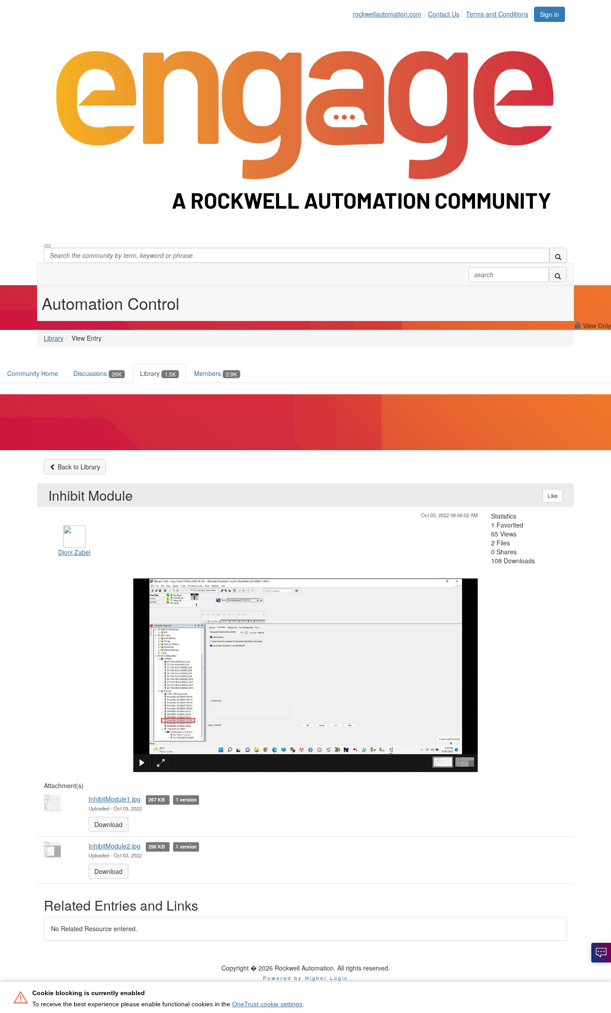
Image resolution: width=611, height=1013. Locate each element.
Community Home (32, 373)
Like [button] (552, 495)
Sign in (549, 14)
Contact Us (443, 13)
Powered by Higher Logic (305, 977)
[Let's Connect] (601, 952)
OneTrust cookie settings (267, 1004)
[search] (558, 255)
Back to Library (78, 466)
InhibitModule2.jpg (114, 845)
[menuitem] (389, 12)
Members (215, 373)
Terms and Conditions (497, 13)
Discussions (97, 373)
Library (54, 337)
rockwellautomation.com (387, 13)
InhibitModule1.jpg (114, 798)
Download (108, 824)
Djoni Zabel (74, 552)
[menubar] (443, 12)
